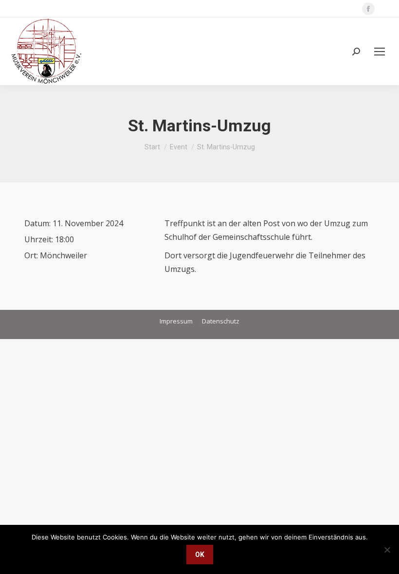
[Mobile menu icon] (379, 51)
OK (199, 554)
